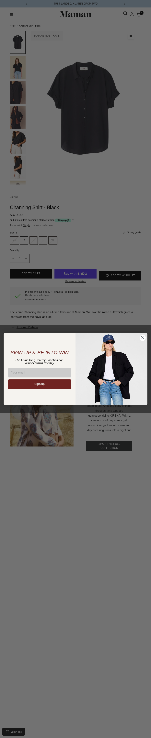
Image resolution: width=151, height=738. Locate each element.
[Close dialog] (142, 338)
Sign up (39, 384)
